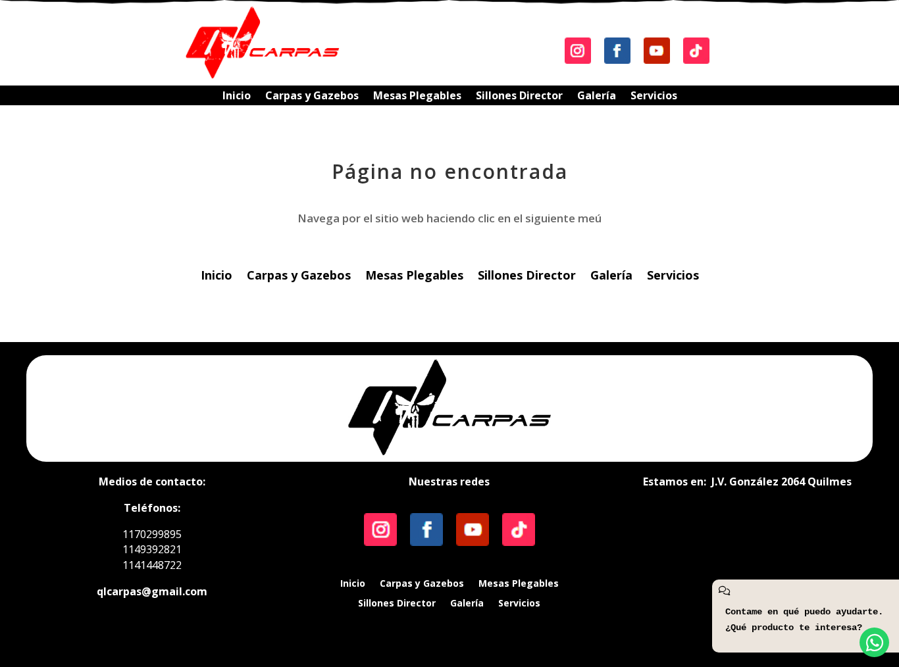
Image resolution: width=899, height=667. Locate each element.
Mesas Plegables (417, 97)
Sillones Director (519, 97)
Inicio (236, 97)
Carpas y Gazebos (312, 97)
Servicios (653, 97)
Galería (596, 97)
